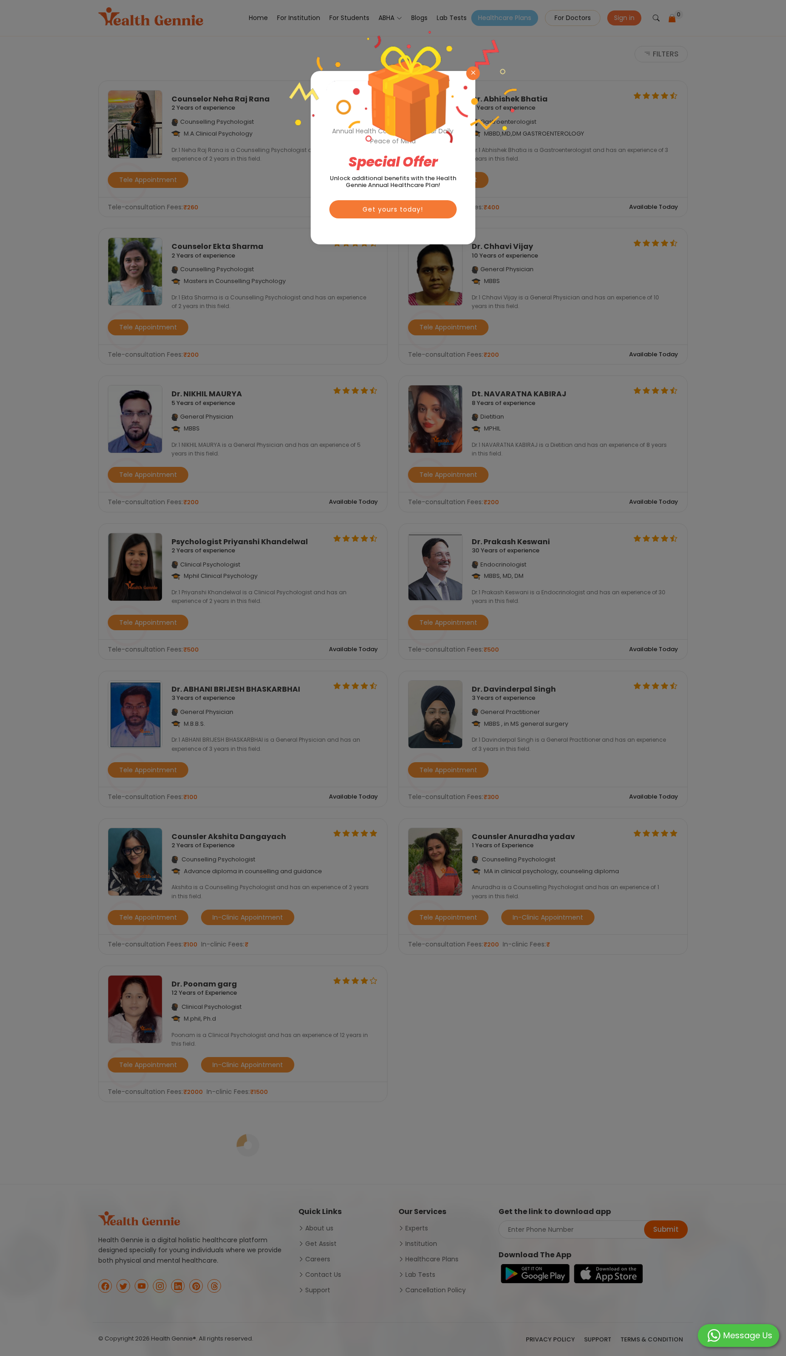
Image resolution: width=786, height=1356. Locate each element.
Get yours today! (393, 209)
